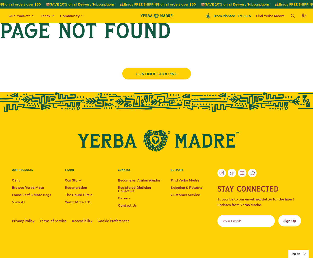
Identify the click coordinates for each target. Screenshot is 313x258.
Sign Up (289, 220)
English (295, 254)
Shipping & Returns (186, 187)
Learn (45, 15)
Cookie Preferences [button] (113, 220)
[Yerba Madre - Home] (156, 15)
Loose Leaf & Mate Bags (31, 194)
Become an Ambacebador (139, 180)
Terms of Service (53, 220)
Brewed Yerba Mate (28, 187)
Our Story (73, 180)
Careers (124, 198)
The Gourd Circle (78, 194)
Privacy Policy (23, 220)
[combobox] (298, 254)
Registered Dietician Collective (134, 189)
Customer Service (185, 194)
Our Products (19, 15)
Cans (16, 180)
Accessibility (82, 220)
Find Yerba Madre (270, 15)
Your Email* (232, 221)
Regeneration (76, 187)
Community (70, 15)
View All (18, 202)
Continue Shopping (156, 73)
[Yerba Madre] (156, 141)
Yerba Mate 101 (78, 202)
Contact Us (127, 205)
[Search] (293, 16)
